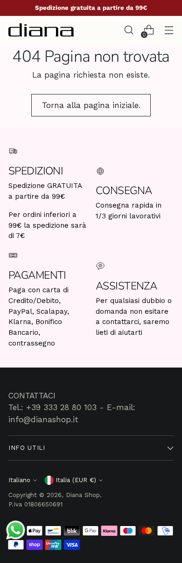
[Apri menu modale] (168, 30)
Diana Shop (83, 494)
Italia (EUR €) (76, 480)
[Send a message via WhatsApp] (16, 530)
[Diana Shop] (41, 29)
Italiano (19, 480)
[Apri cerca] (128, 30)
